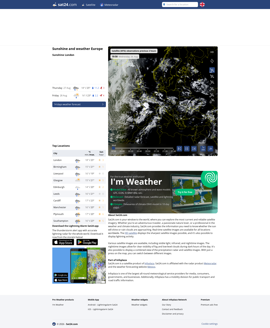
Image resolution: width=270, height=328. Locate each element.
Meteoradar (111, 4)
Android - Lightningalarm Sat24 (102, 304)
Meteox (151, 266)
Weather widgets (139, 304)
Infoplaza (149, 263)
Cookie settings (210, 323)
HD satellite (131, 233)
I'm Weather (58, 304)
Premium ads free (209, 304)
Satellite (90, 4)
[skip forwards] (194, 148)
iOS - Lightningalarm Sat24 (100, 309)
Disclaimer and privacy (173, 313)
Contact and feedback (172, 309)
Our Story (166, 304)
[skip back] (179, 148)
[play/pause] (187, 148)
